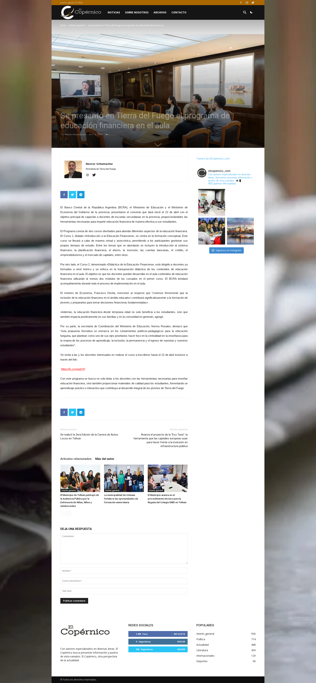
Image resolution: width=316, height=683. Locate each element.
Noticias (114, 12)
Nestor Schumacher (75, 134)
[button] (244, 13)
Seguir (181, 641)
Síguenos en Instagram (228, 250)
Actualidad (202, 644)
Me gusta (179, 634)
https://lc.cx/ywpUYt (73, 369)
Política (200, 639)
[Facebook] (241, 2)
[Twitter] (253, 2)
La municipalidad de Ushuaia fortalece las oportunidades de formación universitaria (121, 499)
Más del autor (104, 459)
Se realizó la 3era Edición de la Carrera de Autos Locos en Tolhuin (89, 436)
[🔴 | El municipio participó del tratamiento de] (211, 231)
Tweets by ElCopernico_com (213, 158)
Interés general (77, 25)
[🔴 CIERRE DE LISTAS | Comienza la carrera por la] (240, 202)
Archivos (160, 12)
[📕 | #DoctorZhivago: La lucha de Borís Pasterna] (240, 231)
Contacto (179, 12)
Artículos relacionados (76, 459)
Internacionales (205, 655)
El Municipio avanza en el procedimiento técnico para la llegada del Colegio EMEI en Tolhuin (167, 499)
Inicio (63, 25)
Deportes (202, 661)
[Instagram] (247, 2)
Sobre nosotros (136, 12)
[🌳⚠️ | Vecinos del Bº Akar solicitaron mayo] (211, 202)
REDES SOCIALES (140, 625)
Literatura (202, 650)
